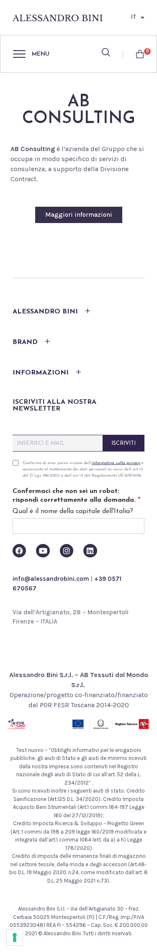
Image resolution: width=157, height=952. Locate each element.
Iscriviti (123, 443)
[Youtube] (42, 550)
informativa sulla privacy (116, 463)
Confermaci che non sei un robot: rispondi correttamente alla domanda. (76, 495)
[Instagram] (66, 550)
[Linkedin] (90, 550)
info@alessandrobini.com (51, 578)
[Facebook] (19, 550)
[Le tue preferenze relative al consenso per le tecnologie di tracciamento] (15, 937)
